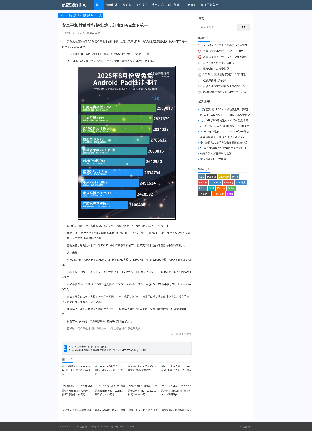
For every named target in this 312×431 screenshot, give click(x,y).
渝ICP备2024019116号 (122, 426)
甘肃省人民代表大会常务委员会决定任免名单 (229, 45)
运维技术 (141, 5)
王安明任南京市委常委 (216, 68)
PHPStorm (218, 193)
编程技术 (112, 5)
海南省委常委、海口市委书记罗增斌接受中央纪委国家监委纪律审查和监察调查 (248, 57)
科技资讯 (174, 5)
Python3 (211, 176)
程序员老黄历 (209, 5)
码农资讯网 (246, 426)
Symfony (228, 182)
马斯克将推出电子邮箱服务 (218, 62)
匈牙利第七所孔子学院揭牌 (215, 153)
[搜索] (243, 27)
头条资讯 (158, 5)
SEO (201, 176)
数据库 (126, 5)
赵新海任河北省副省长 (216, 80)
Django (221, 188)
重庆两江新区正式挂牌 (213, 159)
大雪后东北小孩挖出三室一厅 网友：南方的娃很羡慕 (233, 51)
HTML (202, 188)
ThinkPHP (204, 193)
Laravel (203, 182)
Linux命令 (224, 176)
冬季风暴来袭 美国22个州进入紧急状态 (222, 137)
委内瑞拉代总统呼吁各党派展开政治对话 (223, 142)
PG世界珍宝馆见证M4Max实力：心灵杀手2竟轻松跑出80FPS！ (240, 92)
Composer (215, 182)
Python (231, 188)
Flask (211, 188)
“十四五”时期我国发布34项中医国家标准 (223, 148)
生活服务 (190, 5)
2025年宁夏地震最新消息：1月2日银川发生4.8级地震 (234, 74)
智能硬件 (88, 15)
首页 (99, 5)
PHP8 (235, 176)
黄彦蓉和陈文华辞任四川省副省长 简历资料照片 (230, 86)
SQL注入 (241, 182)
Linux (230, 193)
